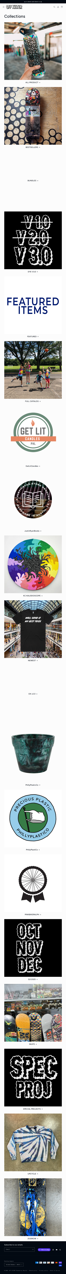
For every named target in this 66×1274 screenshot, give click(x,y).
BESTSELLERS (32, 147)
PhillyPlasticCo (32, 785)
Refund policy (33, 1270)
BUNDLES (32, 181)
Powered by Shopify (21, 1270)
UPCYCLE (32, 1174)
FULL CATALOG (32, 401)
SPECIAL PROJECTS (32, 1109)
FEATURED (32, 336)
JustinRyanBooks (31, 531)
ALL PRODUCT (32, 82)
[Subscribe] (33, 1249)
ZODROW (32, 1239)
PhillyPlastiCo (32, 850)
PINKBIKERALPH (32, 914)
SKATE (32, 1044)
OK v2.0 (31, 694)
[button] (3, 7)
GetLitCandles (32, 466)
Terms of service (55, 1270)
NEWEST (32, 660)
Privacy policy (43, 1270)
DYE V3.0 (32, 272)
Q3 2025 (32, 979)
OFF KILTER (12, 1270)
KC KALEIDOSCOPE (31, 596)
